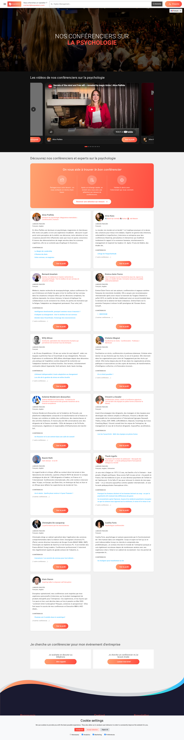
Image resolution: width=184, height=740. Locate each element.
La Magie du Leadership (43, 251)
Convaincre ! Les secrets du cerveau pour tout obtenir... (54, 558)
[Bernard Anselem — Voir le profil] (60, 301)
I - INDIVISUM (102, 314)
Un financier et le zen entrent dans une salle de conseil (54, 437)
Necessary (75, 735)
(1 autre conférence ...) (103, 257)
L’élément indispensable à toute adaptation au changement (56, 374)
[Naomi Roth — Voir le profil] (60, 484)
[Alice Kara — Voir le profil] (123, 239)
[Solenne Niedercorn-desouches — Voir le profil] (60, 422)
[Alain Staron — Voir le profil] (60, 602)
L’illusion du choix (40, 254)
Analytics (87, 735)
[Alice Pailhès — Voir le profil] (60, 239)
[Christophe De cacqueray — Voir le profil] (60, 545)
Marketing (98, 735)
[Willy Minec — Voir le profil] (60, 362)
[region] (92, 115)
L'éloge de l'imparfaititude (107, 254)
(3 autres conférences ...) (104, 317)
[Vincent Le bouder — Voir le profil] (123, 422)
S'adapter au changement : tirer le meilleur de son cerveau (55, 314)
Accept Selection (92, 730)
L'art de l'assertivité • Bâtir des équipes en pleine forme (118, 434)
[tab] (86, 146)
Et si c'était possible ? (105, 374)
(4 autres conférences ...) (41, 620)
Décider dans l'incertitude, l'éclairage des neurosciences (54, 318)
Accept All (79, 730)
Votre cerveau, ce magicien (44, 257)
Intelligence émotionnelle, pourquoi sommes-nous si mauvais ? (57, 311)
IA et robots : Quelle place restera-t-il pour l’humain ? (53, 493)
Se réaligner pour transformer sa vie (111, 561)
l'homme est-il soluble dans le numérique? (49, 617)
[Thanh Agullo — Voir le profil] (123, 484)
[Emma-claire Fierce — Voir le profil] (123, 301)
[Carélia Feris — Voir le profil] (123, 545)
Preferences (110, 735)
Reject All (105, 730)
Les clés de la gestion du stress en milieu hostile (52, 377)
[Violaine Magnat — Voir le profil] (123, 362)
